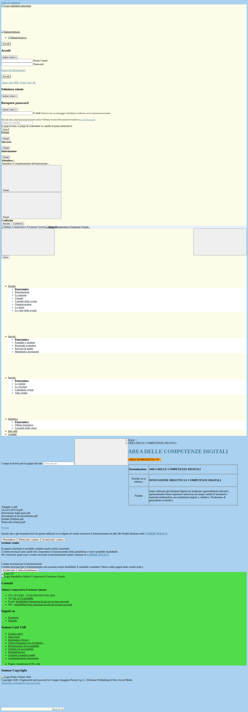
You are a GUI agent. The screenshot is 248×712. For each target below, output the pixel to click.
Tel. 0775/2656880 (23, 598)
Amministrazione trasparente (23, 658)
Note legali (14, 636)
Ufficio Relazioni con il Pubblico (25, 643)
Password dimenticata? (13, 70)
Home (131, 439)
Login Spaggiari (87, 119)
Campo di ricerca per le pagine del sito (21, 463)
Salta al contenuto (10, 2)
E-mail (36, 113)
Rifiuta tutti (29, 539)
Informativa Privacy (18, 639)
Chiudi (6, 138)
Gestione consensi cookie (21, 655)
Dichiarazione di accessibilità (23, 646)
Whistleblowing (16, 652)
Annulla (6, 223)
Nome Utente (40, 60)
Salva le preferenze (27, 570)
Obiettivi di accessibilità (20, 649)
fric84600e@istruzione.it (42, 601)
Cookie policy (15, 633)
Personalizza (9, 539)
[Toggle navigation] (28, 242)
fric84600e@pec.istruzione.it (43, 604)
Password (38, 64)
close (5, 257)
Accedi (6, 43)
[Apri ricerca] (220, 242)
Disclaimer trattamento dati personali (20, 683)
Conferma (18, 223)
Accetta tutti (53, 539)
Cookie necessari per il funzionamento (22, 563)
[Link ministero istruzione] (16, 5)
